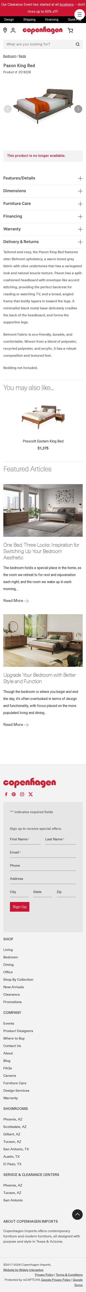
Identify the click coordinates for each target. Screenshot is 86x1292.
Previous (7, 107)
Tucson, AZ (12, 1142)
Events (8, 1023)
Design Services (16, 1091)
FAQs (7, 1068)
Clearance (11, 995)
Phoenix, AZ (12, 1119)
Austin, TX (11, 1157)
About (8, 1053)
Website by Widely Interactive (23, 1270)
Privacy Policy (44, 1274)
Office (8, 972)
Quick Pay (75, 19)
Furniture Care (14, 1083)
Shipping (29, 19)
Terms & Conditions (69, 1274)
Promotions (12, 1002)
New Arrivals (13, 987)
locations (67, 4)
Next (78, 107)
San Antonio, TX (16, 1149)
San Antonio (13, 1200)
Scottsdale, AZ (14, 1127)
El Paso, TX (12, 1164)
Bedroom (9, 56)
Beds (22, 56)
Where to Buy (14, 1038)
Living (8, 950)
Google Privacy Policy (56, 1279)
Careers (9, 1076)
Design (9, 19)
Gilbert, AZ (11, 1134)
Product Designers (18, 1031)
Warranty (10, 1098)
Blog (6, 1061)
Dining (8, 965)
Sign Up (19, 907)
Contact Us (12, 1046)
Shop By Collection (18, 980)
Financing (51, 19)
